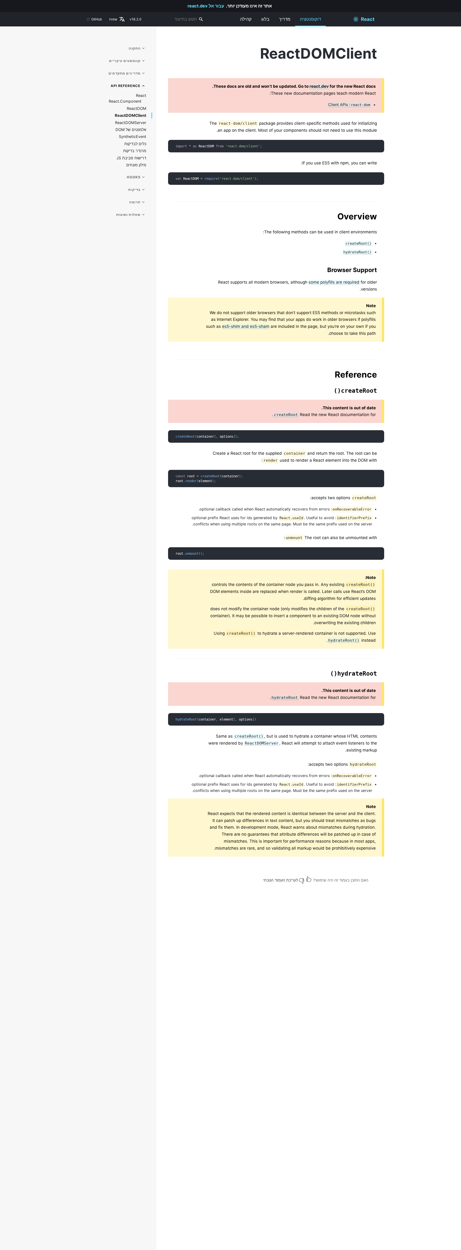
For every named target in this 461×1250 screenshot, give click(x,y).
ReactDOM (136, 108)
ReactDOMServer (130, 122)
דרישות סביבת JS (131, 158)
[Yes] (309, 879)
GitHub (96, 19)
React (141, 95)
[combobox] (175, 19)
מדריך (284, 19)
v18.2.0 (135, 19)
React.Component (125, 101)
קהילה (246, 19)
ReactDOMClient (130, 115)
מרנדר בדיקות (134, 151)
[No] (301, 879)
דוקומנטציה (310, 19)
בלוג (265, 19)
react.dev (319, 86)
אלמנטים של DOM (130, 129)
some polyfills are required (334, 282)
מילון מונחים (136, 165)
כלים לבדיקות (135, 144)
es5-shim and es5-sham (245, 326)
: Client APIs (349, 104)
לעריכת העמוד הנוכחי (280, 880)
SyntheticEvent (132, 136)
